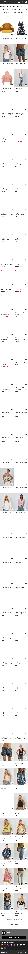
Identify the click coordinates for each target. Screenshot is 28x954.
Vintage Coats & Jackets (17, 12)
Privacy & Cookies (20, 952)
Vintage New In (5, 12)
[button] (2, 945)
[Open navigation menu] (2, 2)
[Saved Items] (22, 2)
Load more (14, 924)
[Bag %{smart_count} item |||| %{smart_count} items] (26, 2)
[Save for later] (12, 35)
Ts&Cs (26, 952)
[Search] (15, 2)
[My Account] (19, 2)
